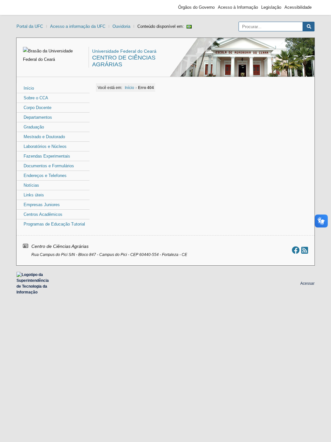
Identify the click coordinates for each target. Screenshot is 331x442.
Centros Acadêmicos (43, 214)
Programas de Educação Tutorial (54, 224)
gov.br (31, 7)
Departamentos (38, 117)
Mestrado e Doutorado (44, 136)
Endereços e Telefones (45, 175)
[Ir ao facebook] (296, 250)
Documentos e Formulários (49, 165)
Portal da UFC (29, 26)
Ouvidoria (121, 26)
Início (29, 88)
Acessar (307, 283)
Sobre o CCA (36, 97)
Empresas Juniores (42, 204)
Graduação (34, 127)
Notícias (31, 185)
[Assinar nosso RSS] (304, 250)
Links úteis (34, 195)
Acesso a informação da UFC (77, 26)
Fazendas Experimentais (47, 156)
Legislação (271, 7)
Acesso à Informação (238, 7)
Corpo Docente (37, 107)
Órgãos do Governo (196, 7)
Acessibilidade (298, 7)
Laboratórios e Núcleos (45, 146)
